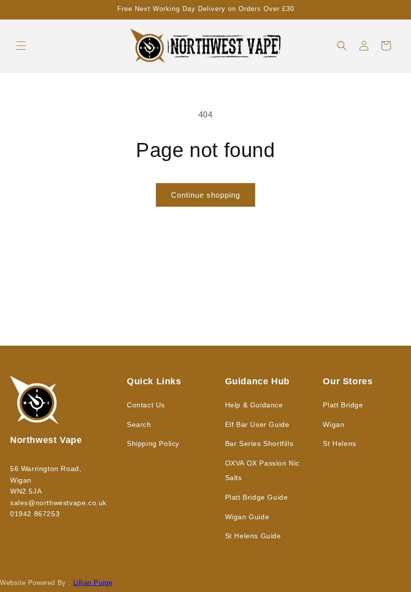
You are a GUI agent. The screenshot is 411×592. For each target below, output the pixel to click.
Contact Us (146, 405)
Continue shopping (205, 195)
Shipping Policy (153, 443)
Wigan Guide (247, 517)
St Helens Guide (253, 536)
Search (139, 424)
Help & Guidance (254, 405)
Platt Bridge (343, 405)
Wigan (333, 424)
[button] (21, 46)
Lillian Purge (93, 582)
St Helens (339, 443)
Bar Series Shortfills (259, 443)
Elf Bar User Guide (257, 424)
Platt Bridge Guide (256, 497)
